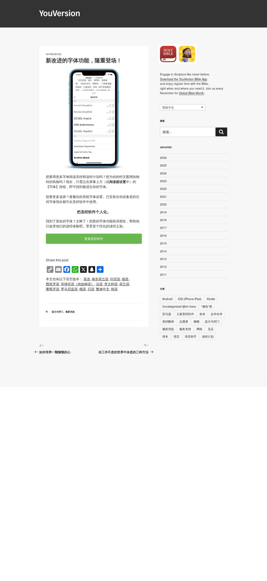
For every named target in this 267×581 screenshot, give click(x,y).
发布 (202, 314)
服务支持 (185, 329)
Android (167, 299)
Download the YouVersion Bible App (183, 79)
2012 (163, 266)
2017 (163, 227)
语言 (176, 336)
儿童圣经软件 (185, 314)
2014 (163, 251)
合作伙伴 (216, 314)
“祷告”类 (206, 306)
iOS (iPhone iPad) (190, 299)
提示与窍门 (57, 311)
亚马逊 (166, 314)
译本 (165, 336)
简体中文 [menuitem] (168, 107)
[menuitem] (86, 279)
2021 (163, 196)
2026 (163, 157)
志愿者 (183, 321)
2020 (163, 204)
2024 (163, 173)
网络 (199, 329)
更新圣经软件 (93, 238)
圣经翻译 (168, 321)
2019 (163, 212)
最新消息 (70, 311)
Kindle (211, 299)
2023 (163, 181)
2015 (163, 243)
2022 (163, 189)
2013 (163, 259)
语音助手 (190, 336)
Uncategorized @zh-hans (179, 306)
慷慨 (196, 321)
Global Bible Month (191, 93)
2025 (163, 165)
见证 (211, 329)
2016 (163, 235)
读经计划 (208, 336)
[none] (182, 107)
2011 (163, 274)
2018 (163, 220)
